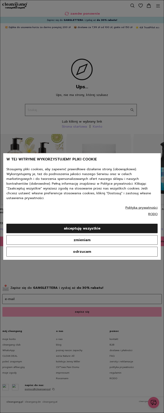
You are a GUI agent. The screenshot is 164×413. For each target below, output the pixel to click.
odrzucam (82, 251)
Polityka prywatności (141, 207)
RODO (153, 214)
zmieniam (82, 240)
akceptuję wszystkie (82, 228)
